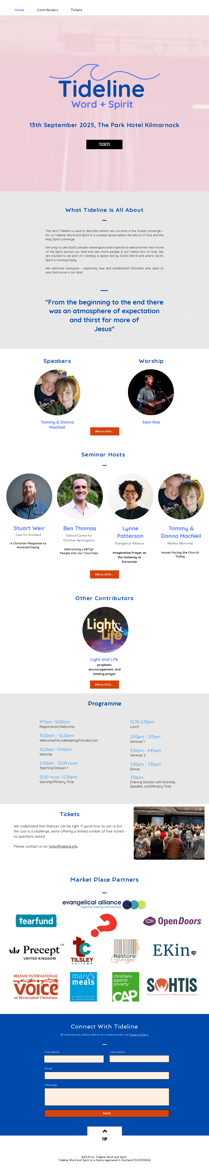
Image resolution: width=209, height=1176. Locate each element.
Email (48, 1068)
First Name (51, 1052)
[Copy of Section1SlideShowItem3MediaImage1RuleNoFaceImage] (98, 338)
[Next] (187, 313)
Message (51, 1084)
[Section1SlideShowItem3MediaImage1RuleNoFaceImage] (93, 338)
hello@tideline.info (63, 846)
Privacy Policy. (139, 1034)
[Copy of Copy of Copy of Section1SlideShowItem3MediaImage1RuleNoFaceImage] (107, 338)
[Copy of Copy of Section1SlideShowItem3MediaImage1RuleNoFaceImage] (102, 338)
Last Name (117, 1052)
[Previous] (22, 313)
